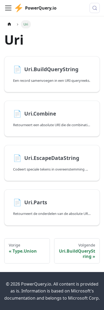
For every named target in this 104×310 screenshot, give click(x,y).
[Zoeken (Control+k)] (95, 8)
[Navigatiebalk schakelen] (8, 8)
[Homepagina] (9, 24)
